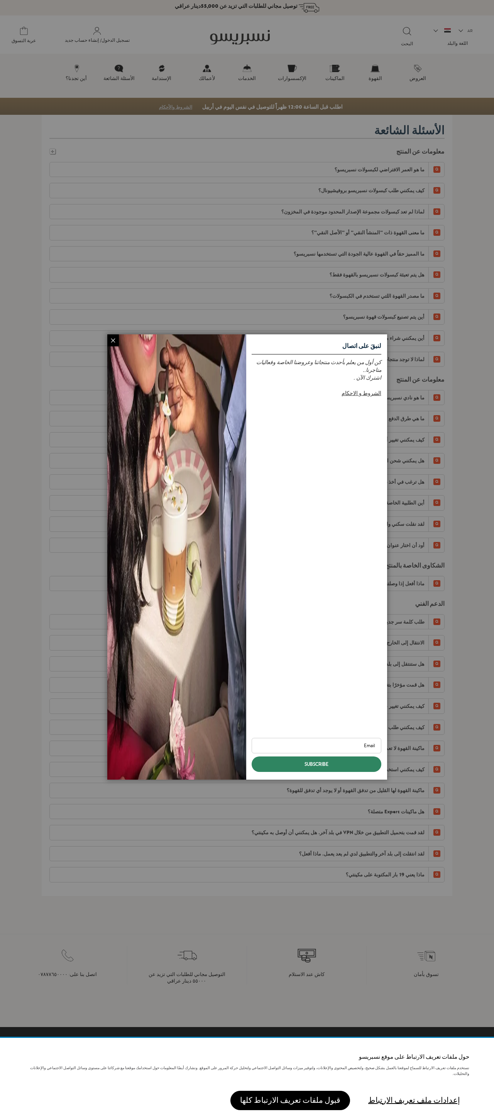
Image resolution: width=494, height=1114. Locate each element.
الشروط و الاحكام (361, 393)
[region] (247, 1076)
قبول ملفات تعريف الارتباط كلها (290, 1100)
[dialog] (247, 557)
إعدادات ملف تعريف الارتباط (414, 1100)
